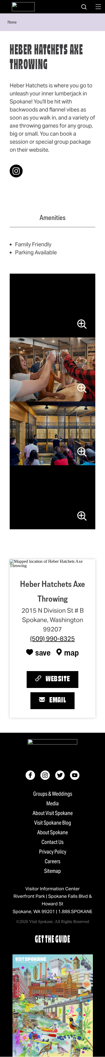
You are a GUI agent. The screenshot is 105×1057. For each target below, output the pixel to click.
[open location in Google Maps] (52, 563)
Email (57, 700)
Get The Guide (52, 940)
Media (52, 803)
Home (12, 22)
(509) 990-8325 (52, 638)
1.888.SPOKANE (75, 911)
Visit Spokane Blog (52, 822)
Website (58, 679)
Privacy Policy (52, 851)
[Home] (23, 6)
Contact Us (52, 842)
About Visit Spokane (53, 813)
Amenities (52, 217)
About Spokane (52, 832)
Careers (52, 861)
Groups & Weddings (52, 793)
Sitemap (52, 871)
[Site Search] (84, 7)
